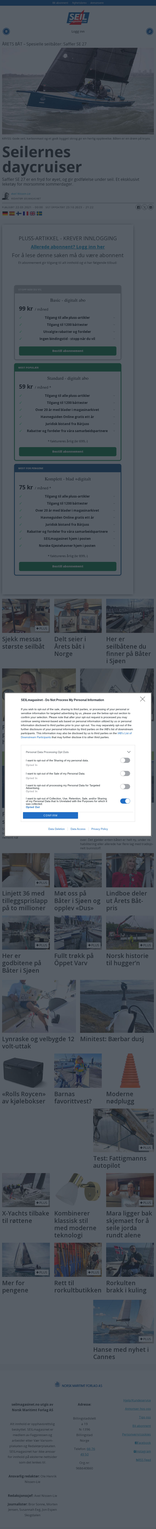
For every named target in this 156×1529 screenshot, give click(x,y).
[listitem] (78, 752)
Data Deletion (56, 828)
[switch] (125, 760)
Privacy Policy (99, 828)
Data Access (78, 828)
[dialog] (78, 764)
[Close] (143, 700)
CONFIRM (51, 815)
